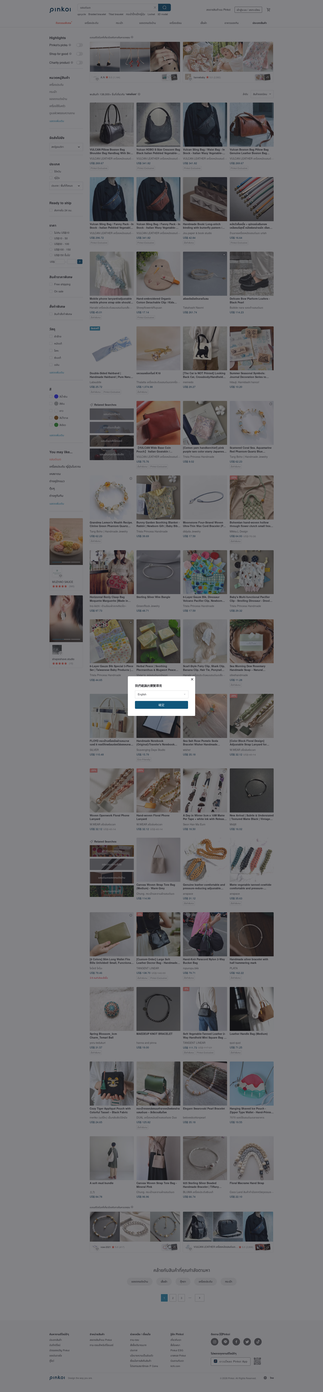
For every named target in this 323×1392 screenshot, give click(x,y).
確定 (161, 705)
